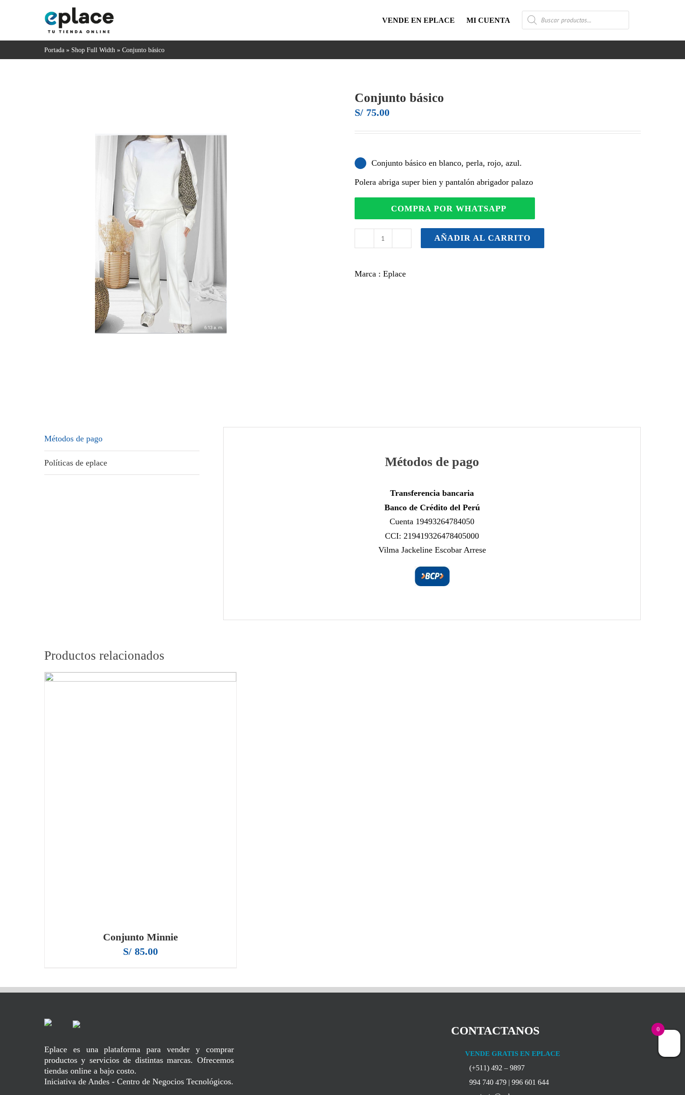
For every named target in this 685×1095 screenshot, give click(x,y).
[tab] (121, 439)
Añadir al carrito (482, 238)
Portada (54, 50)
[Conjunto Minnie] (140, 796)
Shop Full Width (93, 50)
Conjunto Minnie (140, 937)
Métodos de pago (73, 438)
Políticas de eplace (75, 462)
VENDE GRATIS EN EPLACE (511, 1053)
